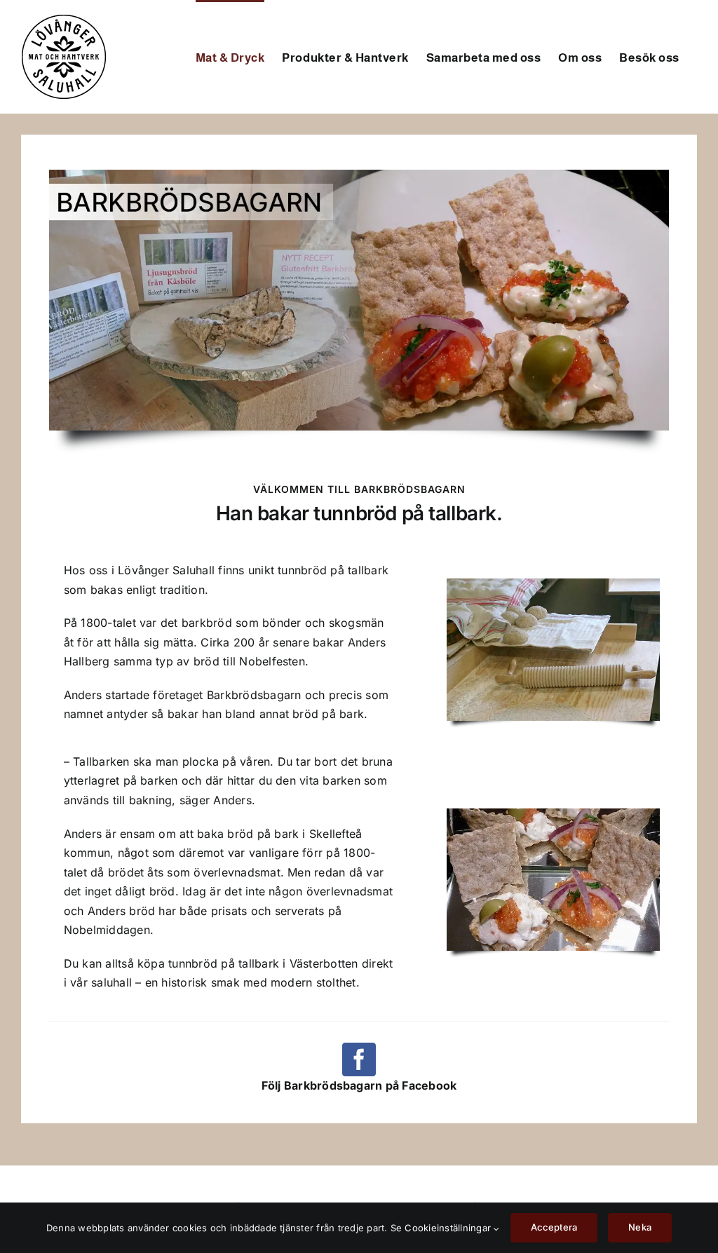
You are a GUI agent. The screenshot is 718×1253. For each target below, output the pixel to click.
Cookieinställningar (449, 1227)
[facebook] (359, 1059)
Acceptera (554, 1227)
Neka (639, 1227)
